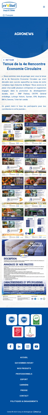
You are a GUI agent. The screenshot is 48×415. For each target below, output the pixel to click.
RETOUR (10, 60)
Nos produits (24, 368)
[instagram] (28, 346)
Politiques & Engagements (24, 401)
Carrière (24, 385)
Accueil (24, 357)
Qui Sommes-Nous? (24, 363)
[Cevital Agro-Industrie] (9, 7)
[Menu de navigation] (44, 7)
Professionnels (24, 374)
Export (24, 379)
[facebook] (10, 346)
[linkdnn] (19, 346)
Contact (24, 396)
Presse (24, 390)
